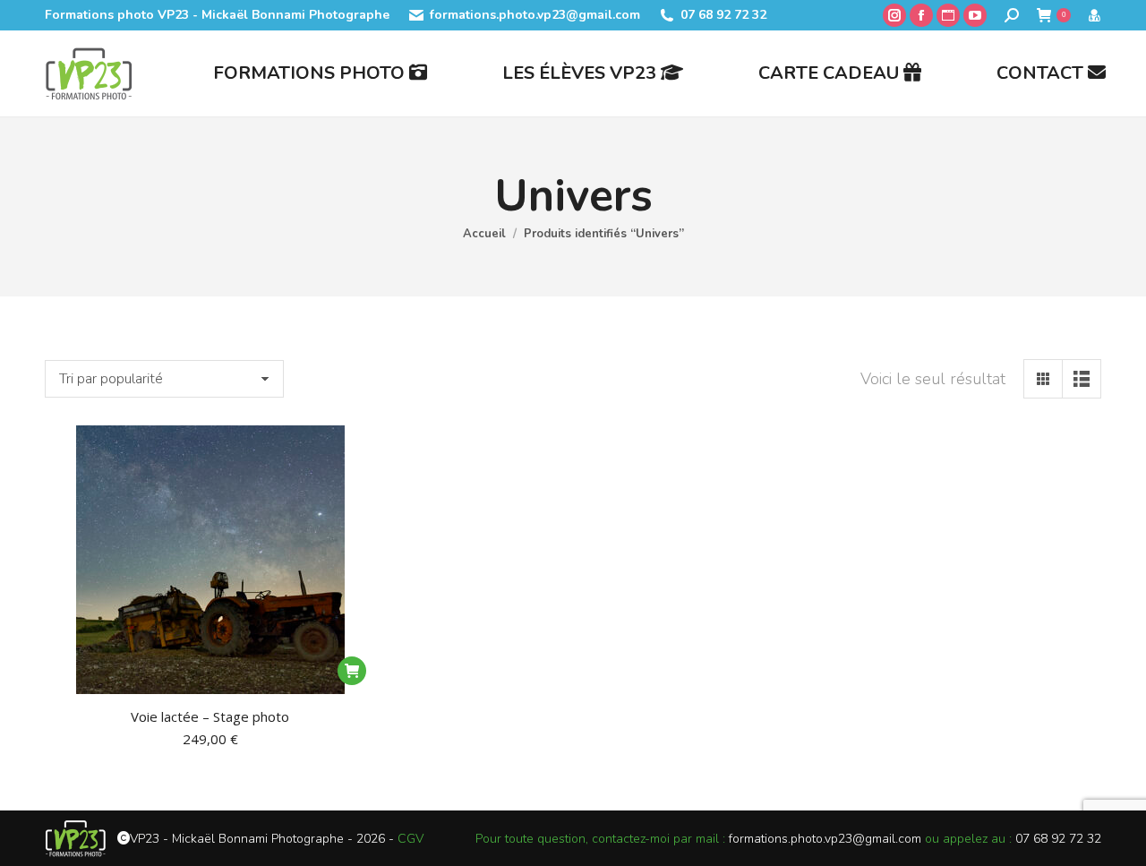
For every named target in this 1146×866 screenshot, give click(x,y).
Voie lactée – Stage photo (210, 716)
